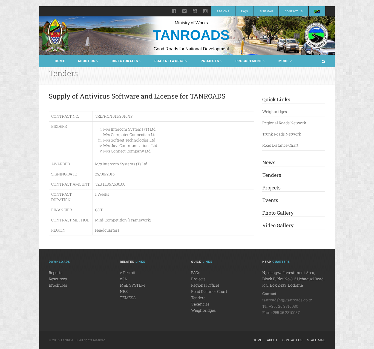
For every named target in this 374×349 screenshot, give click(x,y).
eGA (123, 278)
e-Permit (128, 272)
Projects (210, 61)
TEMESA (128, 297)
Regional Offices (205, 285)
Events (270, 200)
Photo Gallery (278, 212)
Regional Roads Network (284, 122)
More (283, 61)
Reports (55, 272)
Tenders (271, 175)
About (272, 340)
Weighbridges (274, 111)
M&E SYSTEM (132, 285)
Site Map (266, 11)
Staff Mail (316, 340)
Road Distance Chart (280, 145)
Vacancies (200, 304)
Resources (58, 278)
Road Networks (169, 61)
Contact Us (294, 11)
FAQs (244, 11)
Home (60, 61)
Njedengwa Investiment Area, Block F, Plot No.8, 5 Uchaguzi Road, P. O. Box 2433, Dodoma (293, 279)
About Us (86, 61)
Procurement (248, 61)
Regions (223, 11)
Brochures (58, 285)
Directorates (125, 61)
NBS (124, 291)
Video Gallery (278, 225)
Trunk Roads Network (281, 134)
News (268, 162)
